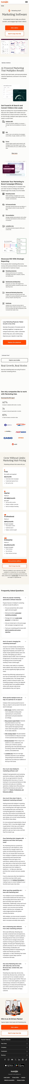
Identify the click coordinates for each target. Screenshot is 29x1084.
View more (14, 153)
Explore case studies (14, 360)
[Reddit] (22, 1060)
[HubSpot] (4, 2)
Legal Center (7, 1077)
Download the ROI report (8, 398)
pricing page (15, 575)
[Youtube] (12, 1060)
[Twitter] (15, 1060)
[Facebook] (5, 1060)
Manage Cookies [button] (21, 1080)
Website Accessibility (9, 1080)
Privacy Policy (15, 1077)
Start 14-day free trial (16, 34)
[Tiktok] (26, 1060)
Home (2, 5)
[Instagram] (8, 1060)
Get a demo (17, 28)
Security (23, 1077)
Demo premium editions (17, 561)
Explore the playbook (14, 342)
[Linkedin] (19, 1060)
